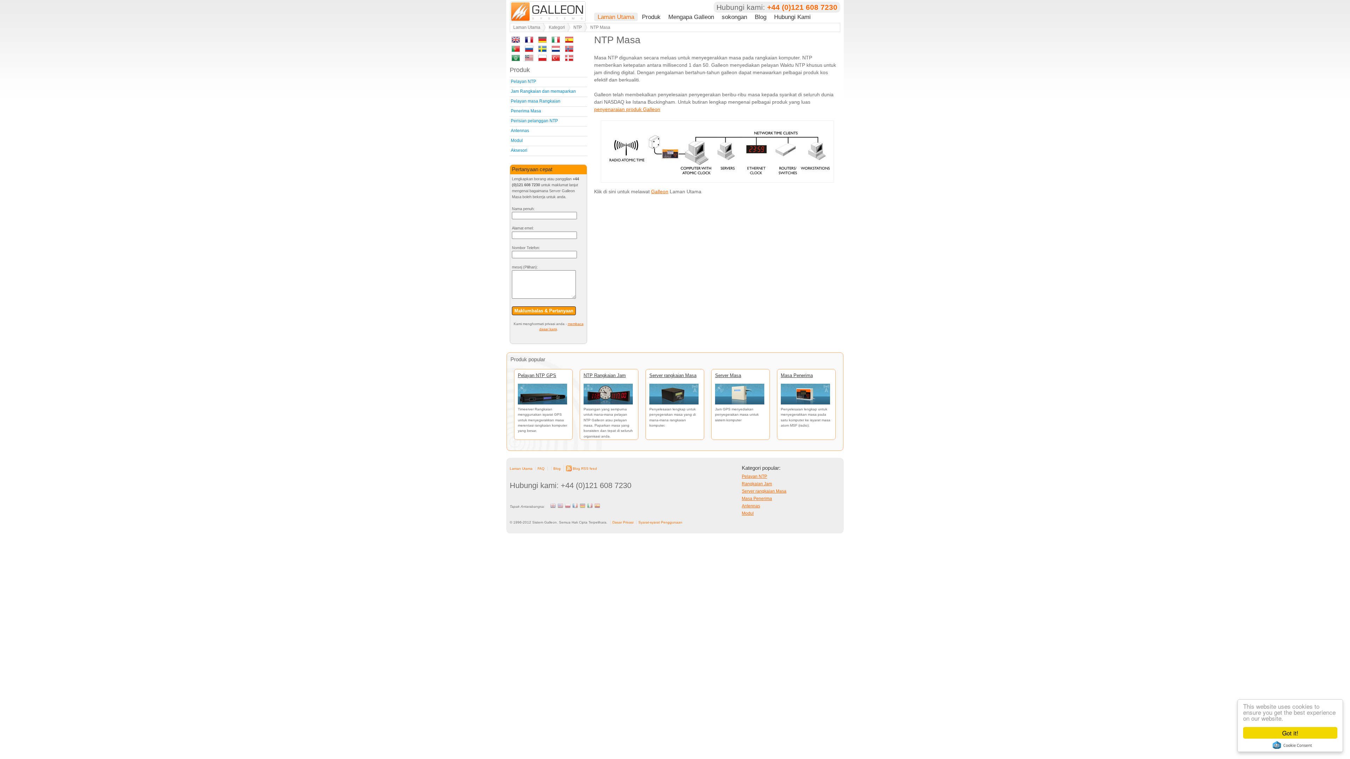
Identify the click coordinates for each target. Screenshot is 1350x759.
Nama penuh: (523, 209)
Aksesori (519, 150)
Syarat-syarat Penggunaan (660, 522)
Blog (760, 16)
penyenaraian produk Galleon (627, 109)
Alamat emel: (523, 228)
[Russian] (529, 50)
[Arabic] (516, 59)
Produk (651, 16)
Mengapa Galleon (691, 16)
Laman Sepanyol (597, 505)
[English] (516, 41)
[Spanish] (569, 41)
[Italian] (556, 41)
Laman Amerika (560, 505)
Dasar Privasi (623, 522)
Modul (517, 140)
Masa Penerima (797, 375)
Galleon (659, 191)
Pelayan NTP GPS (537, 375)
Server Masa (728, 375)
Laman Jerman (582, 505)
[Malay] (529, 59)
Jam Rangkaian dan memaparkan (543, 91)
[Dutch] (556, 50)
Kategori (557, 27)
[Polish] (542, 59)
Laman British (553, 505)
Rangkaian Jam (757, 483)
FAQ (541, 469)
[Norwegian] (569, 50)
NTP (577, 27)
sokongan (734, 16)
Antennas (520, 130)
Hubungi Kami (792, 16)
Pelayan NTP (523, 81)
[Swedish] (542, 50)
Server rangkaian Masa (672, 375)
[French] (529, 41)
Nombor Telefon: (526, 248)
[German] (542, 41)
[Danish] (569, 59)
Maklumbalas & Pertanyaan (543, 310)
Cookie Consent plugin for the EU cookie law (1292, 745)
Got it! (1290, 732)
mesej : (525, 267)
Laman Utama (616, 16)
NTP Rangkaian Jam (605, 375)
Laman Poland (568, 505)
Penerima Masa (526, 111)
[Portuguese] (516, 50)
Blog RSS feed (585, 469)
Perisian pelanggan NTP (534, 120)
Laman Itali (590, 505)
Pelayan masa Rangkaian (535, 101)
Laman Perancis (575, 505)
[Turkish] (556, 59)
